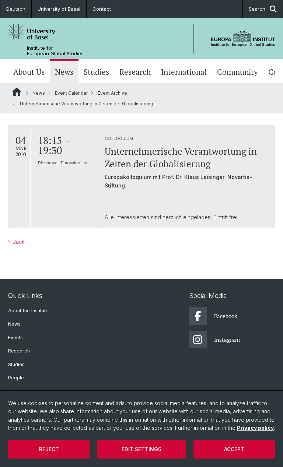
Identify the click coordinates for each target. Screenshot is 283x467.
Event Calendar (71, 93)
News (64, 72)
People (16, 377)
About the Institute (28, 310)
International (184, 72)
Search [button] (257, 9)
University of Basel (59, 9)
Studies (96, 72)
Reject (49, 449)
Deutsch (15, 9)
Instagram (227, 339)
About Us (29, 72)
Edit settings (141, 449)
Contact (101, 9)
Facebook (225, 316)
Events (15, 337)
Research (135, 72)
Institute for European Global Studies (55, 50)
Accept (234, 449)
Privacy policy (255, 428)
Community (237, 72)
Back (17, 242)
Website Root (17, 92)
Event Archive (112, 93)
